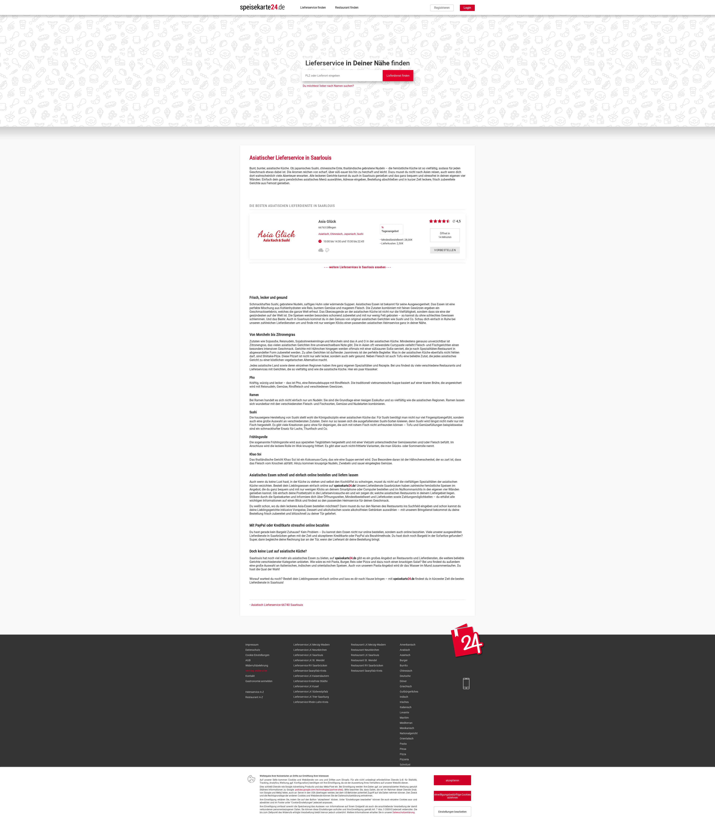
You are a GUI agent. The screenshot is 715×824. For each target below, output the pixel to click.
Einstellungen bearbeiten (452, 811)
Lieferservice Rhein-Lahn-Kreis (310, 702)
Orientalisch (407, 738)
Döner (403, 681)
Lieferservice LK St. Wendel (308, 660)
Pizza (403, 754)
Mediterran (406, 722)
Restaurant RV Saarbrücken (367, 665)
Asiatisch (405, 655)
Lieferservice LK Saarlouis (308, 655)
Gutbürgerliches (409, 691)
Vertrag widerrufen (256, 670)
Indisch (404, 696)
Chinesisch (406, 670)
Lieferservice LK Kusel (306, 686)
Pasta (403, 743)
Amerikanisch (407, 644)
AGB (248, 660)
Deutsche (405, 675)
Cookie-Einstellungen (257, 655)
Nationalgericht (409, 733)
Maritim (404, 717)
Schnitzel (405, 764)
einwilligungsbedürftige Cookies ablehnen (452, 796)
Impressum (251, 644)
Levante (404, 712)
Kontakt (250, 675)
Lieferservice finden (313, 7)
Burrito (404, 665)
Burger (404, 660)
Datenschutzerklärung (404, 812)
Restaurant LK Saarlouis (365, 655)
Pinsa (403, 748)
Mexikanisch (407, 728)
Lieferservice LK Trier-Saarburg (311, 696)
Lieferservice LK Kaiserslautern (311, 675)
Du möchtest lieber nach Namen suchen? (328, 86)
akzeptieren (452, 780)
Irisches (404, 702)
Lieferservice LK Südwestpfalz (310, 691)
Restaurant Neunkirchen (365, 649)
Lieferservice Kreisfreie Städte (310, 681)
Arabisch (405, 649)
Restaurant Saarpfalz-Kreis (366, 670)
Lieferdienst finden (398, 75)
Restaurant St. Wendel (364, 660)
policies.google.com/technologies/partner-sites (318, 789)
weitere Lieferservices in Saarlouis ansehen (357, 267)
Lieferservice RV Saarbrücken (310, 665)
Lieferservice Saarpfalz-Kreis (309, 670)
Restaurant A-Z (254, 697)
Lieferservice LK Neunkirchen (310, 649)
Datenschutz (252, 649)
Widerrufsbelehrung (256, 665)
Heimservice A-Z (254, 691)
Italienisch (405, 707)
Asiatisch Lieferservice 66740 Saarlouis (277, 605)
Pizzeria (404, 759)
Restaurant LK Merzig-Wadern (368, 644)
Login (467, 7)
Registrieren (442, 7)
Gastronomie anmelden (258, 681)
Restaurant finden (346, 7)
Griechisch (406, 686)
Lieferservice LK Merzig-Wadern (311, 644)
